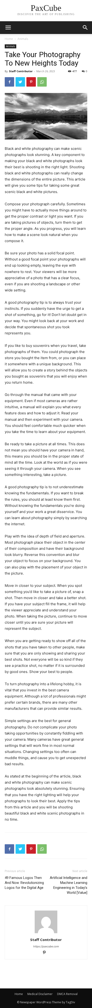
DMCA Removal (67, 994)
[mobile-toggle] (8, 27)
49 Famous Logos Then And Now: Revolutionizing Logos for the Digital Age (24, 883)
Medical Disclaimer (40, 994)
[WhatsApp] (42, 82)
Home (9, 39)
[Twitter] (20, 82)
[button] (85, 27)
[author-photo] (46, 933)
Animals (22, 39)
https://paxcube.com (46, 946)
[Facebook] (9, 82)
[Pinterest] (31, 82)
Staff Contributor (21, 71)
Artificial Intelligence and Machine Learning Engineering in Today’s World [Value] (68, 885)
